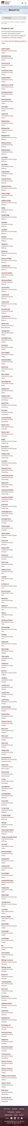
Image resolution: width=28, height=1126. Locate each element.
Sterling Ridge (5, 627)
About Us (14, 10)
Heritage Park (5, 331)
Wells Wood (4, 1090)
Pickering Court (6, 1054)
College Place (5, 171)
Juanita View (5, 699)
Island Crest (4, 764)
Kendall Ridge (5, 215)
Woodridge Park (6, 381)
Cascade (3, 576)
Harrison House (5, 591)
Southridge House (6, 511)
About (15, 1115)
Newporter (4, 244)
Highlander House (6, 1003)
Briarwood (4, 974)
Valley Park (4, 114)
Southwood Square (7, 620)
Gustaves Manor (6, 77)
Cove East (4, 461)
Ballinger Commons (7, 960)
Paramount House (6, 1032)
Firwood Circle (5, 63)
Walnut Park (4, 641)
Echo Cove (4, 989)
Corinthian (4, 909)
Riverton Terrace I (6, 1061)
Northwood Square (6, 92)
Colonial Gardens (6, 981)
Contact (21, 1115)
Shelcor (3, 613)
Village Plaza (5, 750)
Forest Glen (4, 801)
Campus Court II (6, 569)
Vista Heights (5, 873)
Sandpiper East (5, 265)
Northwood (4, 555)
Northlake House (6, 338)
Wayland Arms (5, 121)
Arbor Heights (5, 352)
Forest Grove (5, 808)
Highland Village (6, 200)
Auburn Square (5, 48)
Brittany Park (5, 772)
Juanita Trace (5, 692)
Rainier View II (5, 432)
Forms (7, 1118)
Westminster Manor (7, 1047)
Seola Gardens (5, 952)
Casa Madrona (5, 786)
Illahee (3, 208)
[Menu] (23, 3)
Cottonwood (5, 584)
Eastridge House (6, 519)
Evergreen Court (6, 468)
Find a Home (7, 1109)
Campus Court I (5, 396)
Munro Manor (5, 374)
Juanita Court (5, 685)
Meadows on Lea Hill (7, 85)
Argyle (3, 439)
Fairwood (4, 844)
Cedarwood (4, 663)
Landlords (21, 1109)
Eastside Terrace (6, 179)
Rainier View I (5, 425)
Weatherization (9, 1115)
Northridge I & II (6, 1025)
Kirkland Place (5, 714)
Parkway (3, 822)
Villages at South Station (8, 1075)
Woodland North (6, 757)
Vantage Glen (5, 859)
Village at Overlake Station (9, 837)
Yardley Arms (5, 388)
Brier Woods (5, 446)
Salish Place (4, 403)
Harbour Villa (5, 548)
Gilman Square (5, 526)
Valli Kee (4, 634)
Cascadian (4, 164)
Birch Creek (4, 562)
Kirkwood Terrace (6, 721)
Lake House (4, 1010)
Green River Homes (7, 70)
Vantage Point (5, 866)
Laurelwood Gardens (7, 490)
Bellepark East (5, 128)
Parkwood (4, 605)
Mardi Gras (4, 598)
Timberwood (5, 294)
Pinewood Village (6, 258)
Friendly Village (5, 815)
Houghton (4, 678)
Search (26, 3)
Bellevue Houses (6, 143)
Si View (3, 779)
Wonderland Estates (7, 880)
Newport (3, 237)
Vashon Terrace (6, 1083)
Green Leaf (4, 540)
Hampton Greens (6, 186)
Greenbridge (5, 931)
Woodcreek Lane (6, 1097)
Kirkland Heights (6, 707)
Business (18, 1112)
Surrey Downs (5, 287)
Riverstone (4, 504)
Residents (14, 1109)
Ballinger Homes (6, 967)
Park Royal (4, 345)
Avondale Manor (6, 793)
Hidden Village (5, 193)
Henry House (5, 996)
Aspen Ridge (5, 924)
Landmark (4, 222)
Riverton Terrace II (6, 1068)
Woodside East (5, 309)
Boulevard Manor (6, 359)
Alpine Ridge (5, 649)
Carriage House (5, 902)
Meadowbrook (5, 1018)
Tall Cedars (4, 106)
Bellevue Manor (5, 150)
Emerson (4, 670)
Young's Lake (5, 887)
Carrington (4, 157)
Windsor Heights (6, 916)
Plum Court (4, 728)
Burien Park (4, 367)
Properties (17, 22)
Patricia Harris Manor (7, 830)
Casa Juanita (5, 656)
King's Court (4, 482)
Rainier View (5, 323)
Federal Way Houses (7, 475)
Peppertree (4, 1039)
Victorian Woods (6, 417)
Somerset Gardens (6, 273)
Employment (10, 1112)
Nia (2, 945)
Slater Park (4, 743)
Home (8, 22)
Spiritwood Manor (6, 280)
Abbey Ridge (5, 895)
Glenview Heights (6, 851)
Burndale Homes (6, 56)
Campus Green (5, 453)
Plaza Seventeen (6, 99)
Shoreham (4, 410)
